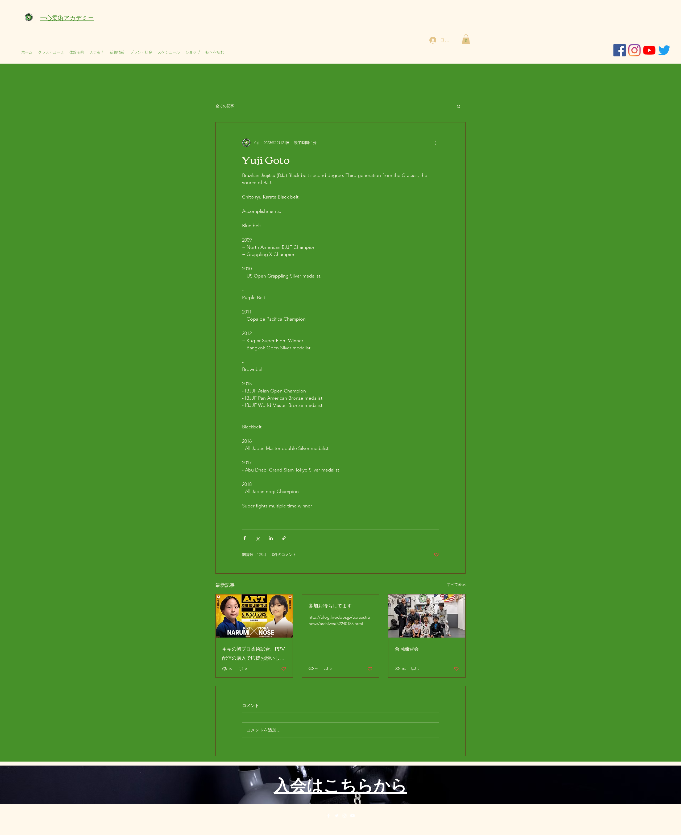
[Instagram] (634, 50)
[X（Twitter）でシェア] (257, 538)
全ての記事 (224, 106)
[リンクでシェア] (283, 538)
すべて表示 (456, 584)
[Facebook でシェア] (244, 538)
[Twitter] (336, 815)
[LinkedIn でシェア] (270, 538)
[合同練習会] (426, 616)
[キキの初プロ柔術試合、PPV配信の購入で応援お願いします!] (254, 616)
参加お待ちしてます (330, 605)
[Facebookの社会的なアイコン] (619, 50)
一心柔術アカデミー (67, 17)
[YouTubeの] (649, 50)
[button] (466, 39)
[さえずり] (664, 50)
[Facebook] (328, 815)
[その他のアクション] (436, 142)
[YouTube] (352, 815)
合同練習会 (407, 648)
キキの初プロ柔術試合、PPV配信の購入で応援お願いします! (253, 653)
